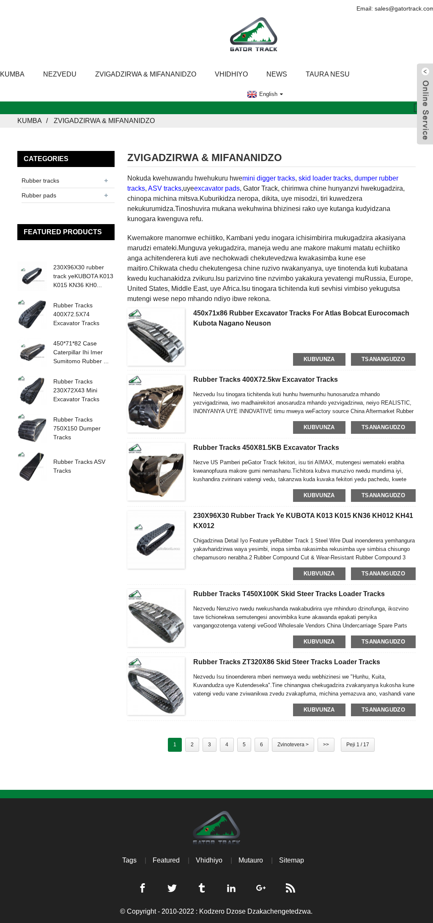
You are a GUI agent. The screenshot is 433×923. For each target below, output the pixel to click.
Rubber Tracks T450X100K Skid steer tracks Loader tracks (289, 593)
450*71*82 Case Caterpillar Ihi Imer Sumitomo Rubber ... (81, 352)
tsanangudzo (383, 359)
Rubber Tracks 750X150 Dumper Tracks (77, 428)
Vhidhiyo (231, 74)
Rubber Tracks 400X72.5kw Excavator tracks (265, 379)
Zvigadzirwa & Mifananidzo (145, 74)
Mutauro (250, 860)
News (276, 74)
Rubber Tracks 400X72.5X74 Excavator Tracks (76, 314)
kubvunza (319, 359)
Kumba (29, 120)
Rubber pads (39, 195)
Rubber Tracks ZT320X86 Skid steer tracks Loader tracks (286, 662)
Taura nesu (328, 74)
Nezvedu (60, 74)
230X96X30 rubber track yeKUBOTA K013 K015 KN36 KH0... (83, 276)
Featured (166, 860)
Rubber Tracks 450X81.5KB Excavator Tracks (266, 447)
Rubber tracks (40, 180)
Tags (129, 860)
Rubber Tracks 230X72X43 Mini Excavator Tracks (76, 390)
